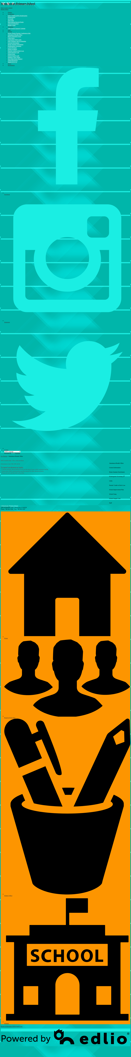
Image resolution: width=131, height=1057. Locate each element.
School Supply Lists (13, 55)
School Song (11, 54)
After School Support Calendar (16, 28)
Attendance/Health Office (15, 35)
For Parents (4, 456)
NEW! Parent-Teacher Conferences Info (19, 33)
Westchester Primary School (18, 3)
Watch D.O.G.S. (12, 62)
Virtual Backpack (13, 60)
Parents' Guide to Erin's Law (16, 51)
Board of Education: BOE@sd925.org (11, 1026)
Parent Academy (12, 49)
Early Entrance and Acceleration (17, 41)
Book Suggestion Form (14, 36)
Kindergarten (11, 17)
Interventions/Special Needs (16, 22)
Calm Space (11, 38)
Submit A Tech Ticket (14, 57)
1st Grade (10, 19)
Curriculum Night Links (14, 39)
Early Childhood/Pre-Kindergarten (17, 15)
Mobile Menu (4, 9)
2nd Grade (11, 20)
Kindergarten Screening (14, 46)
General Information (13, 43)
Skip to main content (6, 8)
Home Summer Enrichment (15, 44)
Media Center (12, 25)
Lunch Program (12, 47)
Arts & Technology (13, 23)
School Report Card (13, 52)
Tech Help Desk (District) (15, 59)
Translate (17, 453)
